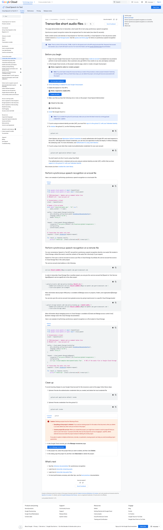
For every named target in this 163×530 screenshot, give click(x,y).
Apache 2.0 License (46, 495)
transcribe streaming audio (64, 469)
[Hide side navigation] (20, 527)
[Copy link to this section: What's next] (57, 462)
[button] (11, 131)
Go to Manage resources (56, 447)
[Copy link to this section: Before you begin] (63, 55)
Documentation (54, 19)
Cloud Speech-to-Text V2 (9, 11)
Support (61, 511)
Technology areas (28, 2)
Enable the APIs (55, 94)
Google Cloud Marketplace (32, 514)
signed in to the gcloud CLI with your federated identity (65, 163)
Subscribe (143, 526)
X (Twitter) (131, 514)
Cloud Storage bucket (63, 38)
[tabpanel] (81, 213)
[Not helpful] (116, 19)
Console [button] (49, 415)
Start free (156, 7)
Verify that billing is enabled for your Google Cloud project (66, 84)
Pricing (39, 11)
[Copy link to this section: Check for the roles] (64, 103)
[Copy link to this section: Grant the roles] (62, 108)
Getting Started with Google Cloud (103, 511)
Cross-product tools (44, 2)
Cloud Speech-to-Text (14, 7)
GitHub (96, 508)
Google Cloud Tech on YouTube (136, 519)
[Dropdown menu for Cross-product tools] (53, 2)
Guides (22, 11)
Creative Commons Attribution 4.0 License (88, 493)
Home (46, 19)
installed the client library (65, 166)
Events (130, 511)
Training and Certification (100, 519)
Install (50, 112)
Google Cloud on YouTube (135, 516)
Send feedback (111, 24)
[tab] (48, 182)
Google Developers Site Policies (69, 495)
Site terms (42, 526)
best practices (85, 475)
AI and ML (62, 19)
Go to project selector (57, 81)
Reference (30, 11)
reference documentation (61, 466)
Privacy (36, 526)
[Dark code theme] (113, 131)
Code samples (98, 514)
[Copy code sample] (115, 131)
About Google (28, 526)
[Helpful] (114, 19)
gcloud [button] (57, 415)
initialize (52, 126)
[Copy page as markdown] (90, 24)
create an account (94, 59)
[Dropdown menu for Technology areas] (35, 2)
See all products (29, 508)
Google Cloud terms (52, 526)
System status (63, 516)
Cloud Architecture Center (101, 516)
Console (136, 2)
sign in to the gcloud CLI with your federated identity (101, 123)
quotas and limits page (81, 38)
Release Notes (63, 514)
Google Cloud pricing (30, 511)
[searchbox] (11, 16)
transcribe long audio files (64, 472)
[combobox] (121, 2)
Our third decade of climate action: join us (70, 526)
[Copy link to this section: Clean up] (55, 383)
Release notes (48, 11)
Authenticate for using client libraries (87, 142)
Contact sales (28, 516)
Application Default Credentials (71, 138)
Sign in (159, 2)
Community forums (64, 508)
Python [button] (49, 182)
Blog (129, 508)
